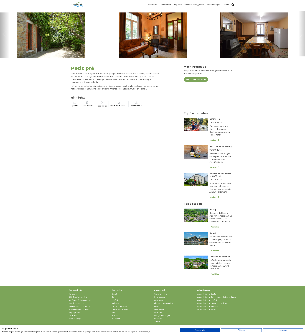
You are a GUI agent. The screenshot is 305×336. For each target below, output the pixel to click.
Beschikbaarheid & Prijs (196, 79)
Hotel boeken (159, 297)
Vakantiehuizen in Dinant (226, 297)
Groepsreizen (228, 13)
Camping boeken (160, 294)
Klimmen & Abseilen (156, 22)
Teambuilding (228, 9)
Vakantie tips (179, 24)
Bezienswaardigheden (194, 5)
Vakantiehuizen (167, 16)
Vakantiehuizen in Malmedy (207, 306)
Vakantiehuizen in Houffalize (208, 300)
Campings (164, 9)
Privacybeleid (159, 309)
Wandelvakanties (181, 16)
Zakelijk (225, 5)
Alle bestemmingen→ (214, 35)
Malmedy (115, 303)
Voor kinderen (190, 28)
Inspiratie (178, 5)
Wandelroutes (190, 9)
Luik (208, 19)
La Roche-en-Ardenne (212, 14)
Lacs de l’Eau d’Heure (120, 306)
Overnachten (165, 5)
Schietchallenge (75, 318)
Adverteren (158, 300)
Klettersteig (153, 26)
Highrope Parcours (156, 19)
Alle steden (116, 318)
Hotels (163, 13)
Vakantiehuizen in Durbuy (206, 297)
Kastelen (188, 16)
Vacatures (158, 312)
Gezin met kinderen (182, 20)
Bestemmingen (213, 5)
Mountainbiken (154, 15)
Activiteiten (153, 5)
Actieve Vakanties (181, 9)
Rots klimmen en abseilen (79, 309)
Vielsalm (115, 315)
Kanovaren (152, 30)
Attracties (188, 13)
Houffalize (211, 30)
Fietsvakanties (180, 13)
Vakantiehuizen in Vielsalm (207, 309)
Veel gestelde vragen (162, 315)
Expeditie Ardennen (76, 303)
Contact (157, 306)
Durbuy (209, 9)
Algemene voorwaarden (163, 303)
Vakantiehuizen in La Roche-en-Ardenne (212, 303)
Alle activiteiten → (155, 34)
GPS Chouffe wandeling (153, 10)
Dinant (209, 26)
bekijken (213, 140)
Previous (5, 35)
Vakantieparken (167, 20)
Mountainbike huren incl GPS (80, 306)
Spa (208, 22)
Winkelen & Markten (193, 31)
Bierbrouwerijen (191, 20)
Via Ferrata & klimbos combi (80, 300)
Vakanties (158, 318)
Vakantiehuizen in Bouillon (207, 294)
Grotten (187, 24)
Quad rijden (73, 315)
